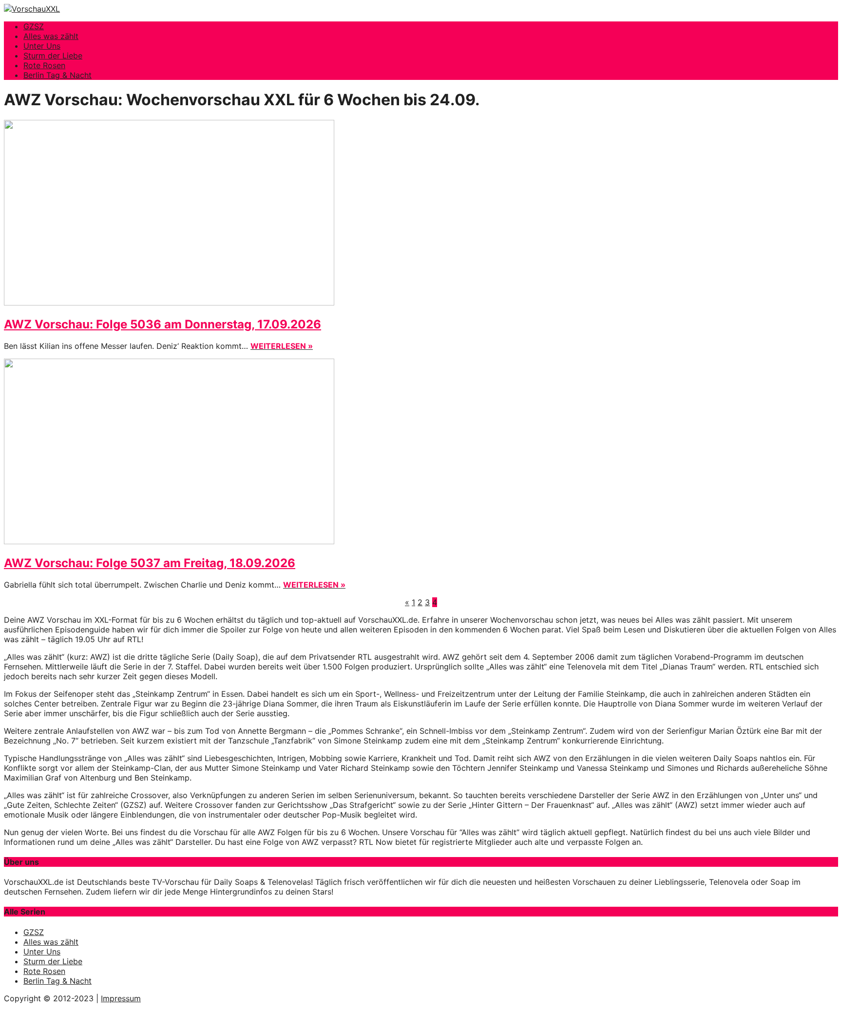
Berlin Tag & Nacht (57, 75)
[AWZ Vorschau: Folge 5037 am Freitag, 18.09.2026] (169, 541)
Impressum (121, 998)
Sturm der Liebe (52, 55)
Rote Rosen (44, 65)
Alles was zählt (50, 36)
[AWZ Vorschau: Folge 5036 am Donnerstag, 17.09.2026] (169, 302)
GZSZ (33, 26)
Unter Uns (41, 46)
